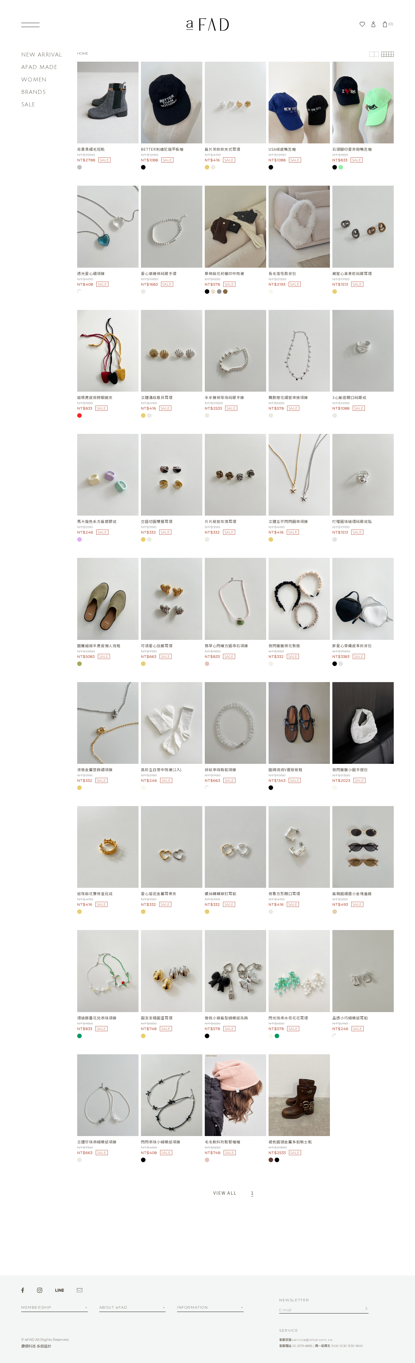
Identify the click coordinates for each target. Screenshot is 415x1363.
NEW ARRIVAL (41, 55)
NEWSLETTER (294, 1300)
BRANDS (33, 92)
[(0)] (385, 24)
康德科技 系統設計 (36, 1346)
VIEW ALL (224, 1193)
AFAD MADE (39, 67)
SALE (28, 104)
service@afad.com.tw (312, 1340)
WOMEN (33, 80)
